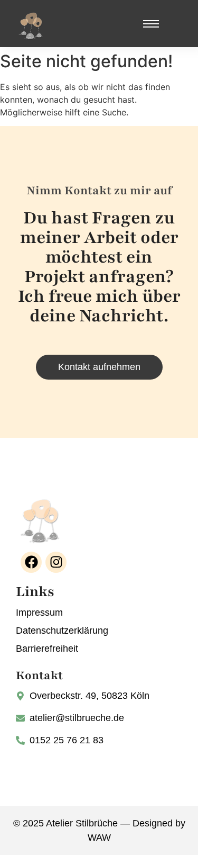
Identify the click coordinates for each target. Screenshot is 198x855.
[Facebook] (31, 562)
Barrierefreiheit (47, 648)
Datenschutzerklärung (62, 630)
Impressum (39, 612)
